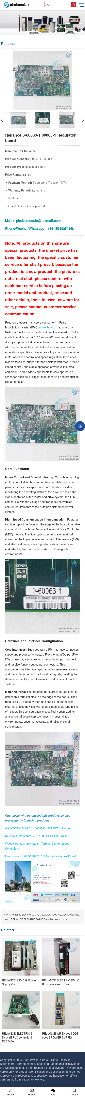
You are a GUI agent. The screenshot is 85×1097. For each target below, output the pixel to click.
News (53, 1094)
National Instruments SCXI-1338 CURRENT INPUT (37, 836)
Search (73, 4)
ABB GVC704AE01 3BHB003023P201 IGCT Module (37, 828)
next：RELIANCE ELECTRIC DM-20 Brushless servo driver (36, 919)
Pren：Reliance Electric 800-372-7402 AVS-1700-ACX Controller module (43, 914)
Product (32, 1094)
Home (10, 1094)
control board (46, 327)
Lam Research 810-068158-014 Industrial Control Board (40, 856)
